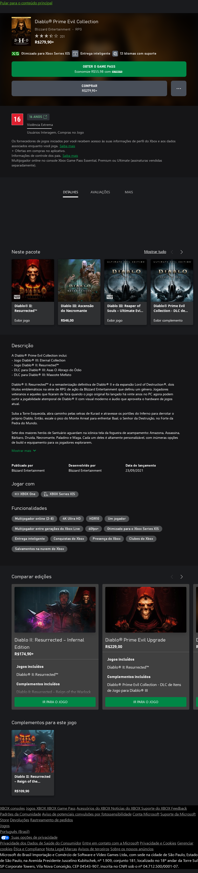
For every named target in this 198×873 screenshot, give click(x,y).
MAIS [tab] (129, 192)
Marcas (71, 848)
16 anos (35, 117)
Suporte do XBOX (156, 808)
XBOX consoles (12, 808)
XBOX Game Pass (61, 808)
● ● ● (179, 88)
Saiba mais (67, 146)
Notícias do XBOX (126, 808)
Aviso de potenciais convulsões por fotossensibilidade (87, 813)
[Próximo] (181, 252)
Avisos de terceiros (93, 848)
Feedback (179, 808)
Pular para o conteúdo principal (26, 2)
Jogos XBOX (36, 808)
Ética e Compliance (29, 848)
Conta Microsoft (146, 813)
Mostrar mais (21, 450)
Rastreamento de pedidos (51, 819)
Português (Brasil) (15, 831)
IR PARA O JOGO (55, 702)
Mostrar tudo (155, 251)
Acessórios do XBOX (94, 808)
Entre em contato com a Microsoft (110, 842)
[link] (33, 292)
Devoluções (19, 819)
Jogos (5, 825)
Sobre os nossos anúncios (132, 848)
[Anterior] (172, 252)
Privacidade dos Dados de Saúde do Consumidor (40, 842)
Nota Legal (55, 848)
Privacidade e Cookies (158, 842)
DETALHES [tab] (70, 192)
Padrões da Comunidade (20, 813)
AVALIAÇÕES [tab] (100, 192)
